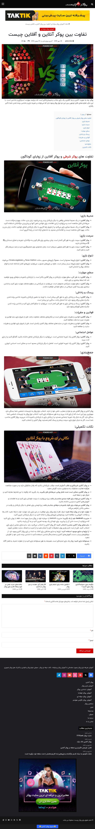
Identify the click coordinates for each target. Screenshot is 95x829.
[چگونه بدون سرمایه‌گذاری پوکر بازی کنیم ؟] (83, 576)
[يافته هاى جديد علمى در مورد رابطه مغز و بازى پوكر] (12, 576)
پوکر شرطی (70, 156)
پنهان (83, 114)
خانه (66, 24)
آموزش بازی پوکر (87, 686)
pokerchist (68, 41)
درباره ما (90, 718)
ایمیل (91, 640)
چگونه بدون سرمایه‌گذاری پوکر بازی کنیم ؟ (84, 585)
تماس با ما (89, 722)
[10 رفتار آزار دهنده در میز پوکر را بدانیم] (35, 576)
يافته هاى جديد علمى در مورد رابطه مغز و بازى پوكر (13, 585)
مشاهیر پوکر (89, 704)
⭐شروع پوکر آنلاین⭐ (47, 826)
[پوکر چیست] (76, 4)
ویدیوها (90, 711)
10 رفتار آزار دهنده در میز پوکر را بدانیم (37, 585)
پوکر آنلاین (89, 682)
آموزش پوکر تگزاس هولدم (82, 700)
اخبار (91, 707)
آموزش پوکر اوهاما (85, 693)
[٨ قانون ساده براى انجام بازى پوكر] (59, 576)
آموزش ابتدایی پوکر (84, 689)
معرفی (91, 714)
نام (91, 631)
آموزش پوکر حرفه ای (57, 24)
